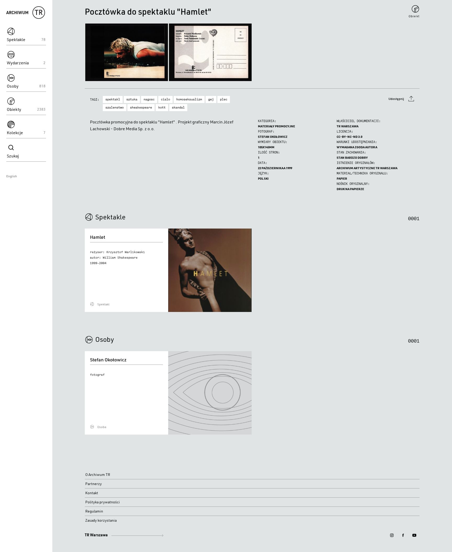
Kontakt (91, 493)
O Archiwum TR (97, 474)
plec (223, 99)
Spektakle (110, 216)
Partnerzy (93, 483)
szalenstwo (114, 107)
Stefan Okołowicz (272, 137)
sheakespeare (141, 107)
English (11, 176)
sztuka (131, 99)
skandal (178, 107)
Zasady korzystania (101, 520)
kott (162, 107)
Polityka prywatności (102, 502)
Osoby (104, 339)
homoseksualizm (189, 99)
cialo (165, 99)
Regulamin (94, 511)
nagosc (149, 99)
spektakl (112, 99)
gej (211, 99)
